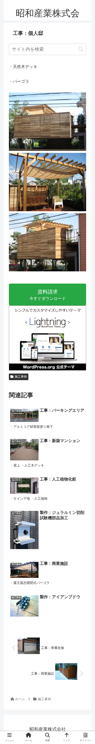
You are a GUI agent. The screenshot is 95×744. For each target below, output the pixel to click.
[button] (80, 49)
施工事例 (21, 376)
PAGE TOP (87, 717)
